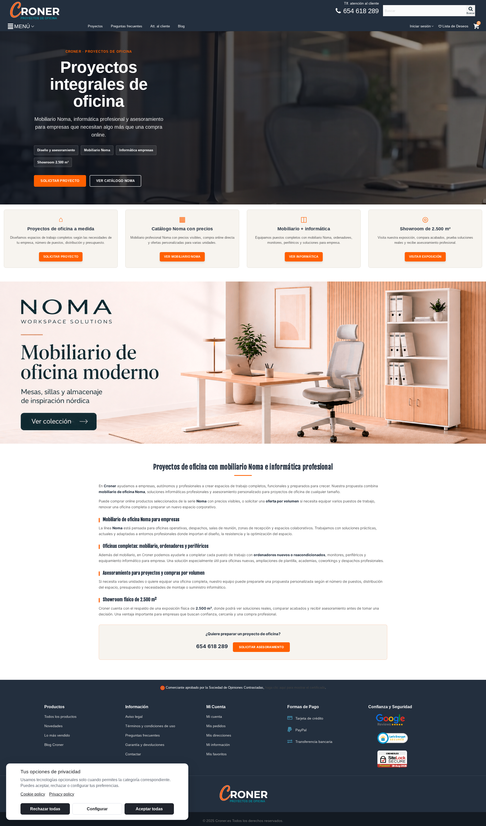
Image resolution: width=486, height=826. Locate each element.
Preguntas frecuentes (126, 26)
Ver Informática (304, 256)
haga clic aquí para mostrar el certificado (295, 687)
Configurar (97, 809)
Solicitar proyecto (59, 181)
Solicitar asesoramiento (261, 647)
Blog (181, 26)
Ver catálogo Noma (115, 181)
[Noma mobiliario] (243, 362)
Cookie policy (33, 794)
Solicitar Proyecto (60, 256)
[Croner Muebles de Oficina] (34, 11)
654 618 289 (212, 646)
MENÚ (22, 26)
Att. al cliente (160, 26)
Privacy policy (61, 794)
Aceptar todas (149, 809)
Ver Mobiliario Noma (182, 256)
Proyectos (95, 26)
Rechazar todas (45, 809)
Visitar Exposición (425, 256)
